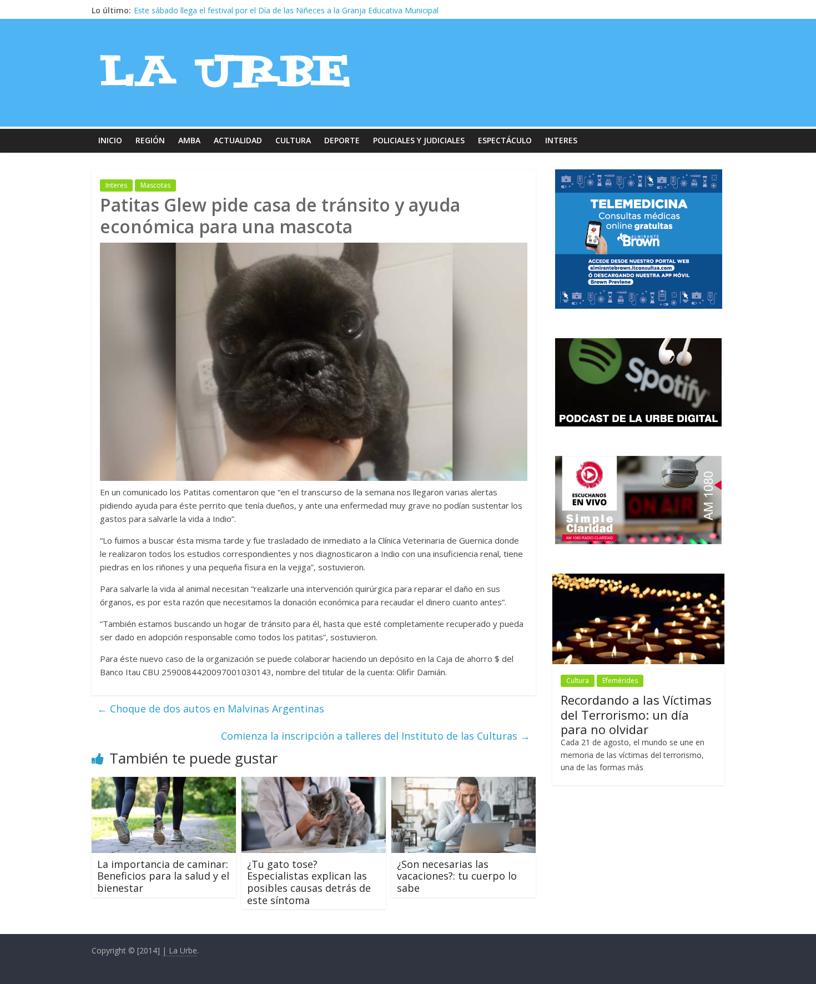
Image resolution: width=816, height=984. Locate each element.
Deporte (342, 140)
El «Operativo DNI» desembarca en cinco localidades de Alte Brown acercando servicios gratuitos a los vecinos (333, 10)
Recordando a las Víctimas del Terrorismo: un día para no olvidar (636, 714)
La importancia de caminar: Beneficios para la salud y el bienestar (163, 876)
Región (150, 140)
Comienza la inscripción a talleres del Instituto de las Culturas (375, 735)
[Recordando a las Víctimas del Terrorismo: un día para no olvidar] (638, 579)
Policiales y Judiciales (419, 140)
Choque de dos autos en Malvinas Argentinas (210, 708)
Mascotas (155, 185)
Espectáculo (505, 140)
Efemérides (620, 680)
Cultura (293, 140)
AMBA (189, 140)
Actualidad (238, 140)
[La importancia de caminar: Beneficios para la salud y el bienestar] (164, 783)
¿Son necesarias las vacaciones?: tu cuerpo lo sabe (457, 876)
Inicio (110, 140)
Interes (561, 140)
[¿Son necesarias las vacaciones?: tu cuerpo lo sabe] (463, 783)
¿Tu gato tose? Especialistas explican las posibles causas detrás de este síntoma (309, 882)
